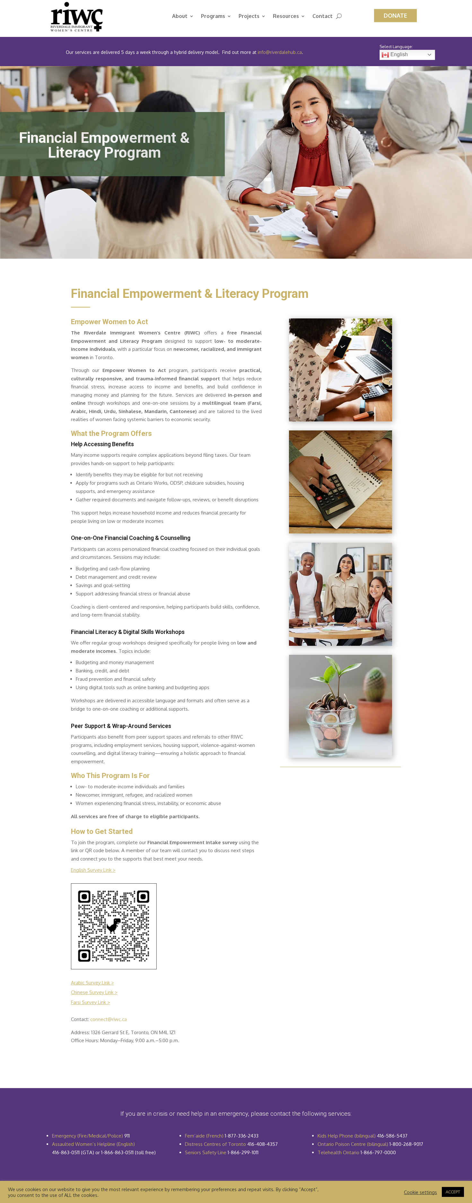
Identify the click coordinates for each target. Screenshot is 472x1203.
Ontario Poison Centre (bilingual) (353, 1144)
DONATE (395, 15)
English (398, 54)
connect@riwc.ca (108, 1019)
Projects (249, 16)
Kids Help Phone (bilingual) (347, 1136)
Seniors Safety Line (205, 1152)
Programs (213, 16)
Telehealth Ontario (338, 1152)
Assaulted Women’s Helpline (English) (93, 1144)
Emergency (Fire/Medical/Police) (87, 1136)
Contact (322, 16)
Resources (286, 16)
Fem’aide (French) (204, 1136)
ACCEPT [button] (453, 1191)
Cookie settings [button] (420, 1192)
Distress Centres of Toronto (215, 1144)
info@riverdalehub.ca (280, 52)
